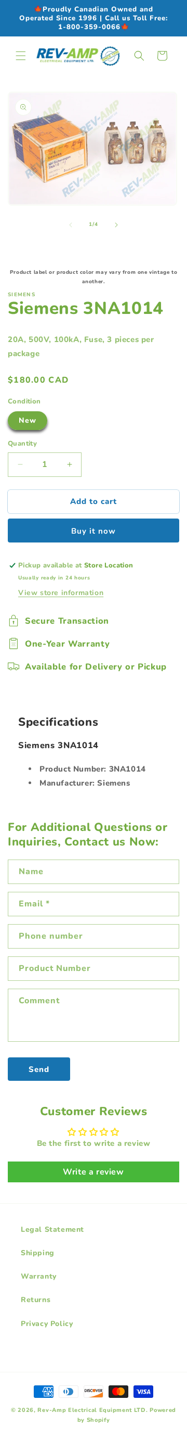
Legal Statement (52, 1229)
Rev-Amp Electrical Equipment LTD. (92, 1410)
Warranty (39, 1276)
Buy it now (93, 531)
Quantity (22, 443)
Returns (35, 1300)
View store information (60, 593)
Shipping (38, 1253)
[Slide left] (70, 224)
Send (39, 1069)
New (27, 420)
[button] (20, 55)
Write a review (93, 1172)
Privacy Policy (47, 1324)
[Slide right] (116, 224)
